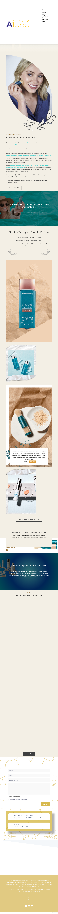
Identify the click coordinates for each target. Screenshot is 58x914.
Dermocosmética (47, 17)
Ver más (29, 753)
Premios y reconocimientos (22, 634)
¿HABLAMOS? (17, 824)
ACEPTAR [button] (32, 461)
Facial (44, 14)
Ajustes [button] (25, 461)
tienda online (14, 187)
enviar (45, 804)
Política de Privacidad (20, 799)
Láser (44, 12)
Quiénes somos (46, 11)
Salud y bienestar (20, 684)
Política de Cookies (29, 898)
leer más (10, 644)
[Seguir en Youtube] (32, 906)
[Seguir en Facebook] (26, 906)
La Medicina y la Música (15, 732)
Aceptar (18, 799)
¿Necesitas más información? (29, 519)
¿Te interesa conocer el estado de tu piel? (29, 213)
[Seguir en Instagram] (29, 906)
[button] (5, 913)
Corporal (45, 16)
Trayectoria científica (13, 632)
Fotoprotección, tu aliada (15, 682)
